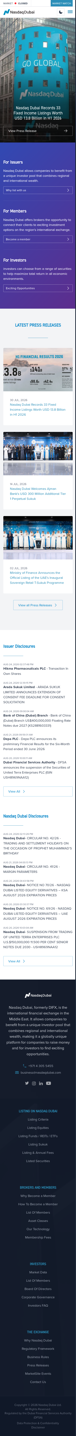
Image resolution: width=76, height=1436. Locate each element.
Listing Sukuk (38, 1144)
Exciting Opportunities (20, 288)
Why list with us (16, 190)
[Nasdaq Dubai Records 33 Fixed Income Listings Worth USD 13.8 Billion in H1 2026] (38, 369)
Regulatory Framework (38, 1348)
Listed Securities (38, 1161)
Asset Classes (38, 1220)
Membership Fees (38, 1237)
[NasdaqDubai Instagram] (34, 1083)
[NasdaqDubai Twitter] (27, 1083)
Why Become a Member (38, 1195)
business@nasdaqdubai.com (41, 1072)
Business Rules (38, 1357)
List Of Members (38, 1212)
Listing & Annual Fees (38, 1152)
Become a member (18, 239)
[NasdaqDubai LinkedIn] (41, 1083)
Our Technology (38, 1229)
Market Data (38, 1272)
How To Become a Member (38, 1204)
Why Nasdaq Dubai (38, 1340)
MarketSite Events (38, 1373)
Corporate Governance (38, 1297)
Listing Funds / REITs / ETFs (38, 1136)
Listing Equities (38, 1127)
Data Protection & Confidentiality (38, 1423)
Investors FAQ (38, 1305)
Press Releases (38, 1365)
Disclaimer (38, 1427)
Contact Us (38, 1382)
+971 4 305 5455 (40, 1066)
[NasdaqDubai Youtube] (48, 1083)
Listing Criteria (38, 1119)
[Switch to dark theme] (61, 12)
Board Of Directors (38, 1288)
